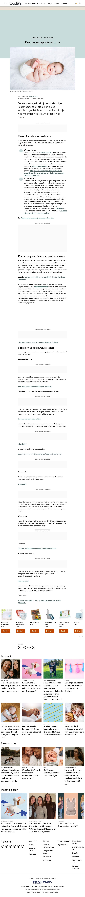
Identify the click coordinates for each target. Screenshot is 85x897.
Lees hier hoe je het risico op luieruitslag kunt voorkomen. (40, 454)
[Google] (2, 846)
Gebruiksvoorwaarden (57, 886)
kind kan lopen (23, 581)
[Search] (80, 3)
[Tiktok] (22, 846)
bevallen (59, 208)
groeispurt (22, 484)
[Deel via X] (33, 647)
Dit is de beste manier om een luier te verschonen (37, 548)
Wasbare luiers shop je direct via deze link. (37, 218)
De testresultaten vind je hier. (29, 419)
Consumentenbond (40, 287)
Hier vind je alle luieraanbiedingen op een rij (35, 386)
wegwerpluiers (46, 152)
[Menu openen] (5, 3)
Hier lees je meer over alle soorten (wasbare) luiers (38, 342)
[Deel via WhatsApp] (24, 647)
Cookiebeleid (25, 886)
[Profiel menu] (76, 3)
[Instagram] (10, 846)
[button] (44, 886)
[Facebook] (6, 846)
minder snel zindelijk (39, 166)
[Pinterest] (18, 846)
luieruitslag (22, 444)
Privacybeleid (34, 886)
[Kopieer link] (19, 647)
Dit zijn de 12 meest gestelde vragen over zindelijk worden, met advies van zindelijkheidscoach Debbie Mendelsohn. (44, 173)
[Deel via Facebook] (29, 647)
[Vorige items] (79, 636)
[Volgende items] (82, 636)
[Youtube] (14, 846)
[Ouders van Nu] (15, 3)
